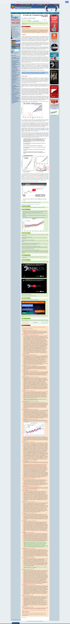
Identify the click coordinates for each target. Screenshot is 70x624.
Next (44, 327)
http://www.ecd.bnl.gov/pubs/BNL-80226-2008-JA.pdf (34, 471)
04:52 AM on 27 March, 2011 (33, 419)
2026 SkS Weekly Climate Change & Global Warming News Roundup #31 (16, 87)
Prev (23, 327)
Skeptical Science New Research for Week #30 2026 (16, 96)
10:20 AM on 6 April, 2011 (31, 557)
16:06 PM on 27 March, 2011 (33, 490)
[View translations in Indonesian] (37, 4)
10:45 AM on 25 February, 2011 (32, 365)
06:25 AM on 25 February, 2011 (32, 330)
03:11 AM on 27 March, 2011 (33, 409)
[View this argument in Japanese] (32, 15)
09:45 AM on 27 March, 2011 (29, 478)
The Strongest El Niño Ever (15, 100)
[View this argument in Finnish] (23, 15)
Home (28, 621)
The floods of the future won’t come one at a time (15, 77)
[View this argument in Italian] (38, 15)
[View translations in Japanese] (40, 4)
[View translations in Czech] (22, 4)
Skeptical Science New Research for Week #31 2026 (16, 88)
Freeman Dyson (44, 32)
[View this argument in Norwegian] (47, 15)
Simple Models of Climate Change (34, 211)
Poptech (25, 404)
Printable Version (24, 204)
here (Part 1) (38, 215)
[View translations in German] (31, 4)
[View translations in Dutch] (25, 4)
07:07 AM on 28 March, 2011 (32, 513)
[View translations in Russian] (51, 4)
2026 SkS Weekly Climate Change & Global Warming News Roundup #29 (16, 102)
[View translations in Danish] (23, 4)
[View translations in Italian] (38, 4)
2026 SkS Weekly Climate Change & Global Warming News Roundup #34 (16, 65)
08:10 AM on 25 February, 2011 (33, 334)
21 (42, 327)
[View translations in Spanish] (55, 4)
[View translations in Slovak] (52, 4)
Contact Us (41, 621)
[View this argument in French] (33, 15)
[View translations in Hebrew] (32, 4)
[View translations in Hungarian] (34, 4)
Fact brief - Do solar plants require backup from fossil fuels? (16, 91)
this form (27, 72)
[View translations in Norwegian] (46, 4)
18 (38, 327)
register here (26, 615)
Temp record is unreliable (15, 32)
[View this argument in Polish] (28, 15)
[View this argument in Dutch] (35, 15)
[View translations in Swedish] (57, 4)
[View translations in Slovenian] (54, 4)
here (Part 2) (44, 215)
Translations (31, 621)
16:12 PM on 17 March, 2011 (33, 370)
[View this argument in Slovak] (42, 15)
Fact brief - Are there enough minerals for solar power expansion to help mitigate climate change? (15, 75)
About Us (35, 621)
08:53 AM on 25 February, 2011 (31, 354)
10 (29, 327)
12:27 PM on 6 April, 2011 (29, 595)
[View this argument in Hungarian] (43, 16)
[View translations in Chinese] (19, 4)
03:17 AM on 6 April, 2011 (31, 532)
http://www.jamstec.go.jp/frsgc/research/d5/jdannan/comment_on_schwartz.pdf (35, 464)
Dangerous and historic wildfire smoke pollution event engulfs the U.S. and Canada (16, 99)
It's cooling (13, 30)
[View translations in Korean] (42, 4)
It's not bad (13, 28)
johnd (24, 596)
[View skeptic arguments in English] (16, 4)
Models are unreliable (15, 31)
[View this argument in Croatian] (45, 16)
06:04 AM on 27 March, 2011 (29, 441)
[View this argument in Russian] (37, 15)
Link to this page (36, 204)
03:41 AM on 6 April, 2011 (31, 548)
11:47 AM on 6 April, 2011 (30, 569)
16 (36, 327)
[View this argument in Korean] (47, 16)
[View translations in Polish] (48, 4)
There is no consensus (15, 29)
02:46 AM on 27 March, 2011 (34, 401)
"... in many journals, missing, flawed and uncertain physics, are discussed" (34, 335)
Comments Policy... (43, 613)
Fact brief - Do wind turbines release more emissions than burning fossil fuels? (15, 61)
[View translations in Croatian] (20, 4)
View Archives (38, 202)
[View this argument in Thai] (40, 15)
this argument (38, 564)
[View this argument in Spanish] (25, 15)
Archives (13, 103)
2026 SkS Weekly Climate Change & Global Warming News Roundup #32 (16, 79)
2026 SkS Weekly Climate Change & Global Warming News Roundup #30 (16, 94)
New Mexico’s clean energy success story (15, 82)
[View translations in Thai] (58, 4)
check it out (40, 212)
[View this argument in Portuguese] (30, 15)
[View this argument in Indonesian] (42, 16)
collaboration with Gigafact (44, 320)
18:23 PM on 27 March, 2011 (30, 501)
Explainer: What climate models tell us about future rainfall (30, 249)
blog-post (38, 134)
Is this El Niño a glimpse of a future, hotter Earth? (15, 67)
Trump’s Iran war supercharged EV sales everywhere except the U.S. (16, 59)
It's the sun (13, 27)
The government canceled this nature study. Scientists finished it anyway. (16, 90)
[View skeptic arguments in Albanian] (17, 4)
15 (35, 327)
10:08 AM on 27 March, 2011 (33, 486)
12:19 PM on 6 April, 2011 (31, 584)
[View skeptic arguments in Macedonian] (43, 4)
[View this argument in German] (27, 15)
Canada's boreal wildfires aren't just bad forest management (16, 97)
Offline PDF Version (30, 204)
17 (37, 327)
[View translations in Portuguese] (49, 4)
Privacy (38, 621)
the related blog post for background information (33, 315)
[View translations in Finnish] (28, 4)
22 (43, 327)
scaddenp (24, 216)
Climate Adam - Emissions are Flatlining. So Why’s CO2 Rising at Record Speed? (16, 63)
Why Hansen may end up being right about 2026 (16, 85)
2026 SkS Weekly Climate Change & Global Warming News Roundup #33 (16, 71)
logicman (24, 548)
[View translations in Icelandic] (35, 4)
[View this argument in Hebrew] (43, 15)
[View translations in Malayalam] (45, 4)
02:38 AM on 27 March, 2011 (30, 390)
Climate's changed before (15, 26)
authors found (37, 130)
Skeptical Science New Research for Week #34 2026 (16, 66)
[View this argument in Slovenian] (45, 15)
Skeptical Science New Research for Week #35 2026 (16, 57)
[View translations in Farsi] (26, 4)
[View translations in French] (29, 4)
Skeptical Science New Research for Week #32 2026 (16, 81)
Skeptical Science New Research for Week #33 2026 (16, 72)
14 (34, 327)
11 (30, 327)
